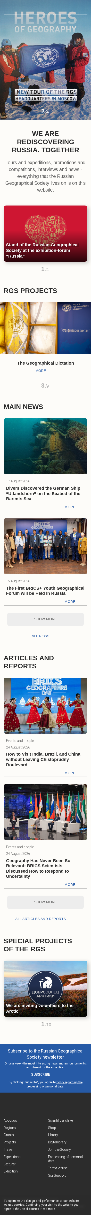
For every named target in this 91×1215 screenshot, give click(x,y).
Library (53, 1135)
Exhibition (11, 1171)
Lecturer (10, 1164)
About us (10, 1120)
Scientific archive (60, 1120)
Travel (8, 1149)
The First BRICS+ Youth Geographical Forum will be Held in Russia (45, 591)
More (40, 371)
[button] (34, 113)
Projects (10, 1142)
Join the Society (59, 1149)
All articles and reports (40, 919)
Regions (10, 1128)
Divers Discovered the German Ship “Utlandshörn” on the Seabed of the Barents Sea (43, 493)
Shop (52, 1128)
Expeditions (12, 1157)
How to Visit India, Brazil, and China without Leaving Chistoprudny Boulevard (43, 759)
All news (40, 636)
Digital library (57, 1142)
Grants (9, 1135)
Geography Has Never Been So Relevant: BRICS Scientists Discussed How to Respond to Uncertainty (38, 868)
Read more (48, 1209)
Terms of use (58, 1168)
